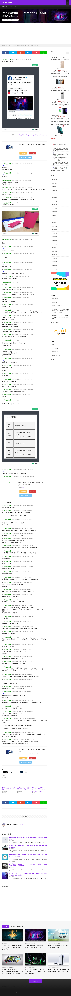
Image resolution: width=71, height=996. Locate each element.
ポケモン (59, 943)
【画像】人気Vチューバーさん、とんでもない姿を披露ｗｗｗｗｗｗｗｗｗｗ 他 (60, 163)
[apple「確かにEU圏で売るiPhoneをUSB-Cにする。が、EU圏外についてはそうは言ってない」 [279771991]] (5, 866)
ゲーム (10, 19)
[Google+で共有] (20, 52)
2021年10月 (54, 222)
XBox (36, 967)
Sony (17, 19)
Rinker (23, 146)
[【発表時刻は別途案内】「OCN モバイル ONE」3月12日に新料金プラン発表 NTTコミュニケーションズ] (5, 857)
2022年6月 (54, 197)
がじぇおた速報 (13, 992)
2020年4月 (54, 265)
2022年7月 (54, 194)
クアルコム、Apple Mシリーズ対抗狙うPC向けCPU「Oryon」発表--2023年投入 (60, 317)
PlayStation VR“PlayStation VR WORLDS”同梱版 (31, 144)
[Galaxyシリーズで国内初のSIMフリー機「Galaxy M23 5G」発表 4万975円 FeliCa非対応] (5, 848)
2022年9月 (54, 190)
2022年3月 (54, 204)
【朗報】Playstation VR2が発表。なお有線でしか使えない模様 (8, 788)
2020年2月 (54, 269)
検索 (52, 51)
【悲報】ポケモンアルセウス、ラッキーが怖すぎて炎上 (58, 946)
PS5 (14, 19)
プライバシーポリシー (14, 6)
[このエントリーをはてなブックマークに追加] (28, 52)
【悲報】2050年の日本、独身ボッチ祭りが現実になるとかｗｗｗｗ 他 (60, 168)
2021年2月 (54, 240)
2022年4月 (54, 201)
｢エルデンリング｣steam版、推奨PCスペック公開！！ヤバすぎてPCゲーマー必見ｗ (23, 788)
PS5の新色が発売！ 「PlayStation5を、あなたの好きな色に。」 (35, 946)
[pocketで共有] (36, 52)
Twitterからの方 (55, 298)
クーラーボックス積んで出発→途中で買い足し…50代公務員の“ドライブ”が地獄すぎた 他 (60, 154)
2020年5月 (54, 261)
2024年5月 (54, 179)
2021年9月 (54, 226)
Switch (55, 943)
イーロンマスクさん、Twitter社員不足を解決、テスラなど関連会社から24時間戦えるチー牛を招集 (60, 311)
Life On (13, 986)
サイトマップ (55, 351)
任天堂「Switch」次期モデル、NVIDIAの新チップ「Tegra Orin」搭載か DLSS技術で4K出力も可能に (12, 971)
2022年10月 (54, 186)
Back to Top (35, 981)
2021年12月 (54, 215)
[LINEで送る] (43, 52)
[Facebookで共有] (5, 52)
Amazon (23, 153)
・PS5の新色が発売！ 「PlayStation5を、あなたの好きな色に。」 (31, 135)
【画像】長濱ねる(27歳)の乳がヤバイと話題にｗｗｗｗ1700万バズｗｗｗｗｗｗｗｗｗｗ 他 (60, 158)
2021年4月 (54, 233)
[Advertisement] (35, 33)
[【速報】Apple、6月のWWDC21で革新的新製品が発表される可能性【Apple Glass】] (5, 840)
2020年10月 (54, 247)
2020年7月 (54, 254)
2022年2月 (54, 208)
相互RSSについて (54, 175)
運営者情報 (4, 6)
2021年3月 (54, 236)
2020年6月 (54, 258)
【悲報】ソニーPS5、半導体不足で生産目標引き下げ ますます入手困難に (58, 971)
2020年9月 (54, 251)
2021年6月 (54, 229)
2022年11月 (54, 183)
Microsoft (33, 967)
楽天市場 (32, 153)
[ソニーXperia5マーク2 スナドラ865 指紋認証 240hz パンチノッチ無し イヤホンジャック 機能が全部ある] (5, 875)
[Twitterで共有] (13, 52)
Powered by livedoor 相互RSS (57, 170)
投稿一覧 (21, 824)
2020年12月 (54, 244)
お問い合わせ (55, 348)
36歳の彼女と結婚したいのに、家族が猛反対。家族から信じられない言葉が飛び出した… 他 (61, 149)
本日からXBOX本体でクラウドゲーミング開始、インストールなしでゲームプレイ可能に (35, 971)
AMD (10, 967)
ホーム (53, 344)
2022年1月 (54, 211)
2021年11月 (54, 219)
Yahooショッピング (25, 157)
